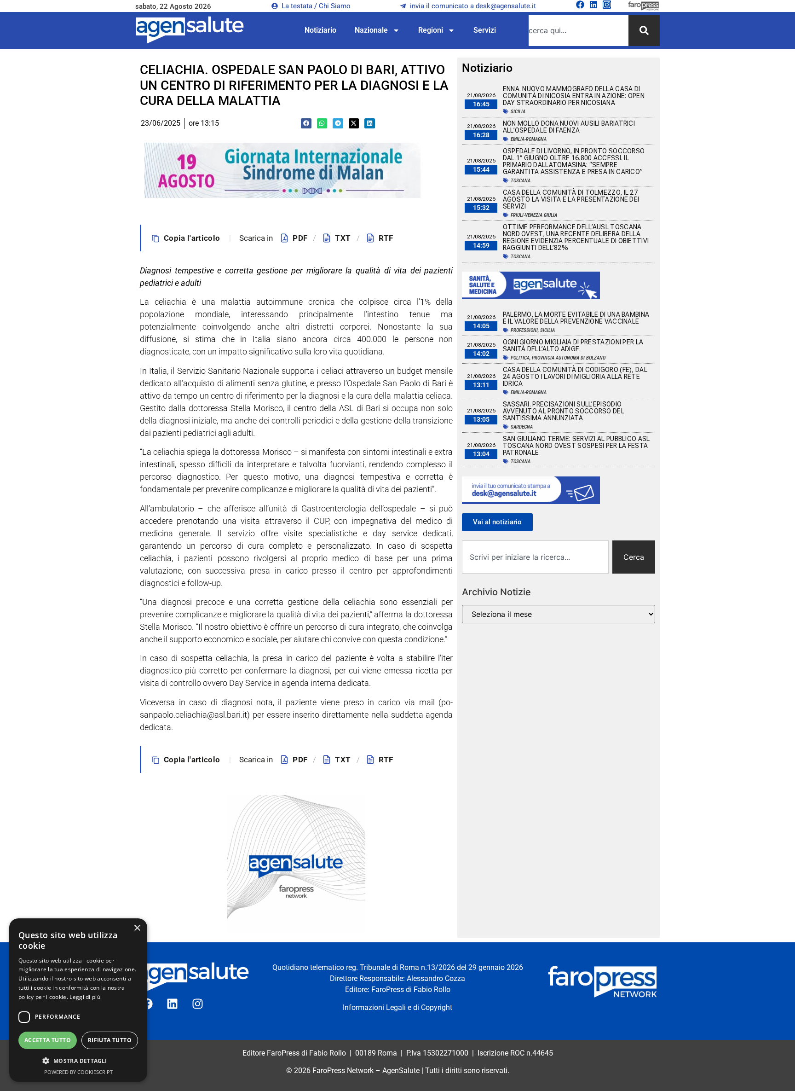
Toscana (520, 181)
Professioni (524, 330)
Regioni (430, 30)
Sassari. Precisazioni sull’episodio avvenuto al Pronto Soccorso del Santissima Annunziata (563, 411)
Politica (520, 358)
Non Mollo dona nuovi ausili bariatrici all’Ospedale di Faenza (569, 127)
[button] (306, 123)
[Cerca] (644, 30)
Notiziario (320, 30)
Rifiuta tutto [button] (110, 1040)
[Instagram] (607, 4)
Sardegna (522, 427)
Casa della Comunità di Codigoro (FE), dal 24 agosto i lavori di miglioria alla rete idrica (575, 376)
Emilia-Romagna (529, 139)
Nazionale (371, 30)
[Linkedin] (593, 4)
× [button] (136, 928)
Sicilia (518, 112)
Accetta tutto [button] (47, 1040)
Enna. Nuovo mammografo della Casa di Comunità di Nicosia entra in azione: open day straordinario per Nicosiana (574, 95)
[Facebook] (580, 4)
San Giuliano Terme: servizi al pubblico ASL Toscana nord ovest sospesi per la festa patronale (576, 445)
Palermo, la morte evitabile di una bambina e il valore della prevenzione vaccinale (576, 318)
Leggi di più (84, 997)
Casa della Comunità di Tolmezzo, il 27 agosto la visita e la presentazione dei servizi (571, 199)
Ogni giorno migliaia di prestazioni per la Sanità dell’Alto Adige (573, 345)
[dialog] (78, 1000)
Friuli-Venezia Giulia (534, 215)
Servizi (484, 30)
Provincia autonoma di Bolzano (568, 358)
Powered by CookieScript (78, 1071)
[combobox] (578, 30)
